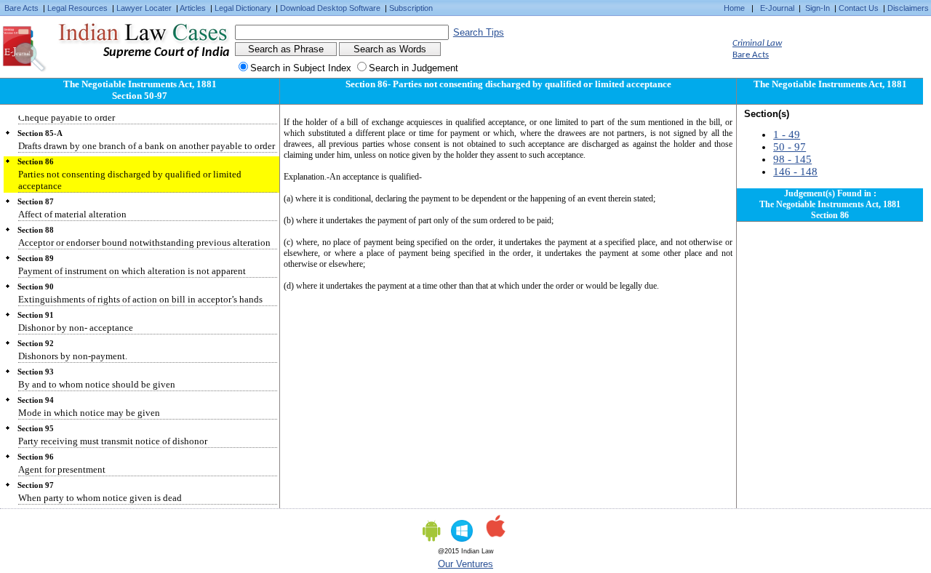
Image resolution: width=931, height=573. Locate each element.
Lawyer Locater (144, 8)
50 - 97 (789, 147)
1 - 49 (786, 134)
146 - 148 (795, 171)
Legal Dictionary (243, 8)
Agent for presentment (61, 469)
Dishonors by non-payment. (72, 355)
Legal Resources (77, 8)
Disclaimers (908, 8)
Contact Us (859, 8)
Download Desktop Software (330, 8)
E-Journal (777, 8)
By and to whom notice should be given (96, 384)
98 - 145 (792, 159)
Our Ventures (465, 563)
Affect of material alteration (72, 214)
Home (734, 8)
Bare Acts (21, 8)
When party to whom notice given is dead (100, 497)
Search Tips (478, 32)
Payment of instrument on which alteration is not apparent (132, 270)
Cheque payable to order (66, 117)
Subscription (411, 8)
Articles (193, 8)
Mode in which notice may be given (89, 412)
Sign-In (817, 8)
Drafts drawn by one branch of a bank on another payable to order (146, 145)
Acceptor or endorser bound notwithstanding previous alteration (144, 242)
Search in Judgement (413, 68)
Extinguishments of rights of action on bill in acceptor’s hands (140, 299)
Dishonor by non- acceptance (75, 327)
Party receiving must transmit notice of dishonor (112, 441)
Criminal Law (757, 43)
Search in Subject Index (300, 68)
